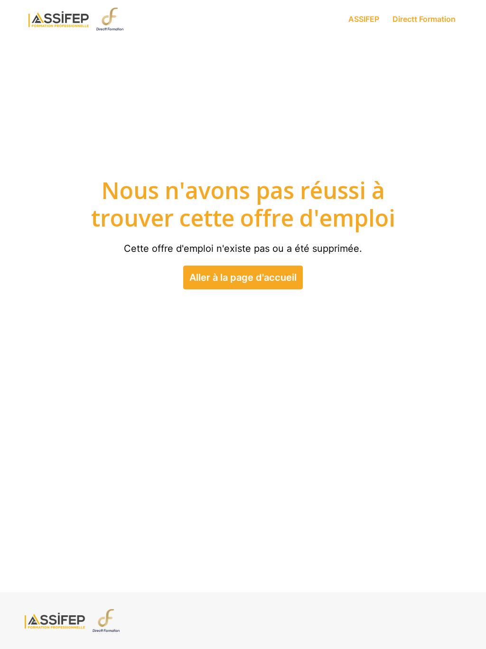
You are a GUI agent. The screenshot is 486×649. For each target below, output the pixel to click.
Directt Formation (424, 19)
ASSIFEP (363, 19)
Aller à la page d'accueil (243, 277)
